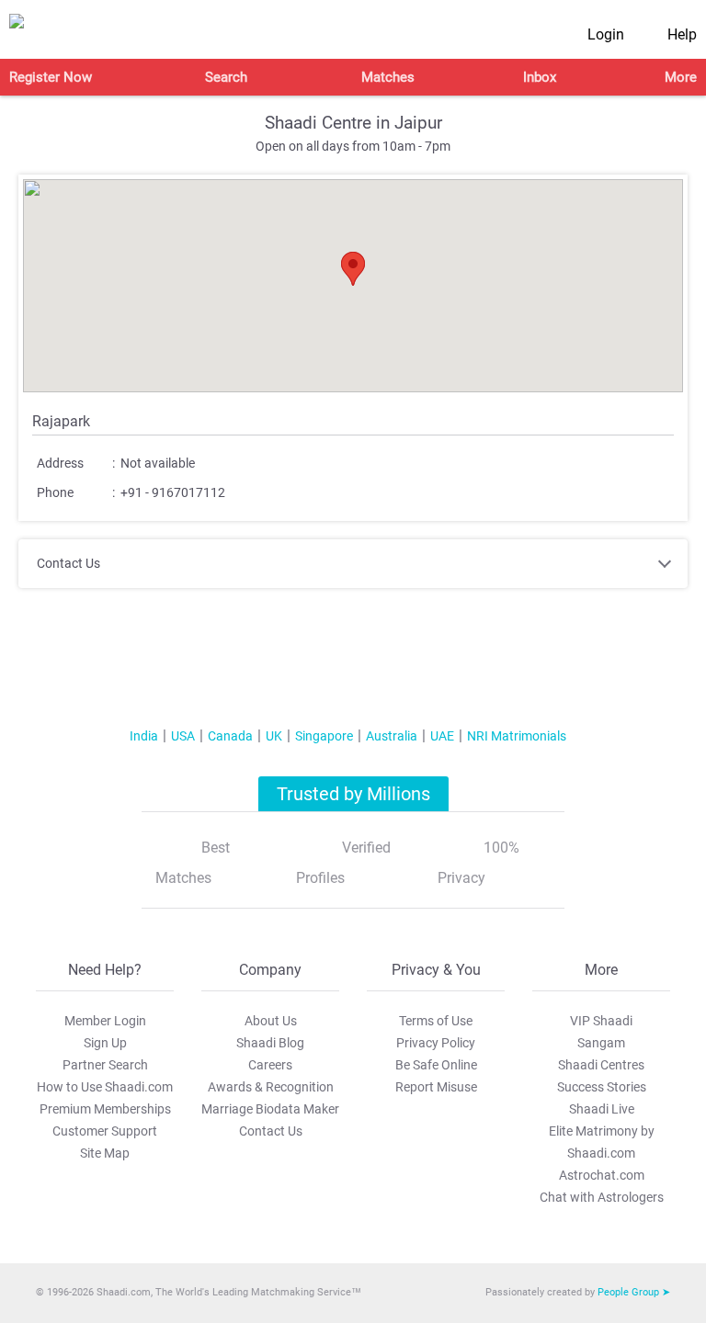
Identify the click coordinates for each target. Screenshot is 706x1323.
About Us (271, 1020)
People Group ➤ (634, 1292)
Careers (270, 1064)
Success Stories (601, 1087)
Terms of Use (436, 1020)
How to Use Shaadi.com (105, 1087)
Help (682, 34)
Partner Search (105, 1064)
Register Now (50, 77)
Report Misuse (436, 1087)
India (144, 736)
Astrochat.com (601, 1175)
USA (183, 736)
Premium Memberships (105, 1109)
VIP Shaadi (601, 1020)
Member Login (105, 1020)
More (681, 77)
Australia (391, 736)
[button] (353, 268)
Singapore (324, 736)
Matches (388, 77)
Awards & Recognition (271, 1087)
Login (605, 34)
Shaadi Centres (601, 1064)
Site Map (105, 1153)
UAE (442, 736)
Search (226, 77)
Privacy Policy (435, 1042)
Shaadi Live (601, 1109)
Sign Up (105, 1042)
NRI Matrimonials (516, 736)
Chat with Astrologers (602, 1197)
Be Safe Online (436, 1064)
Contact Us (270, 1131)
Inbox (539, 77)
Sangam (601, 1042)
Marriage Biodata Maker (270, 1109)
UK (274, 736)
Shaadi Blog (270, 1042)
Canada (230, 736)
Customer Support (104, 1131)
